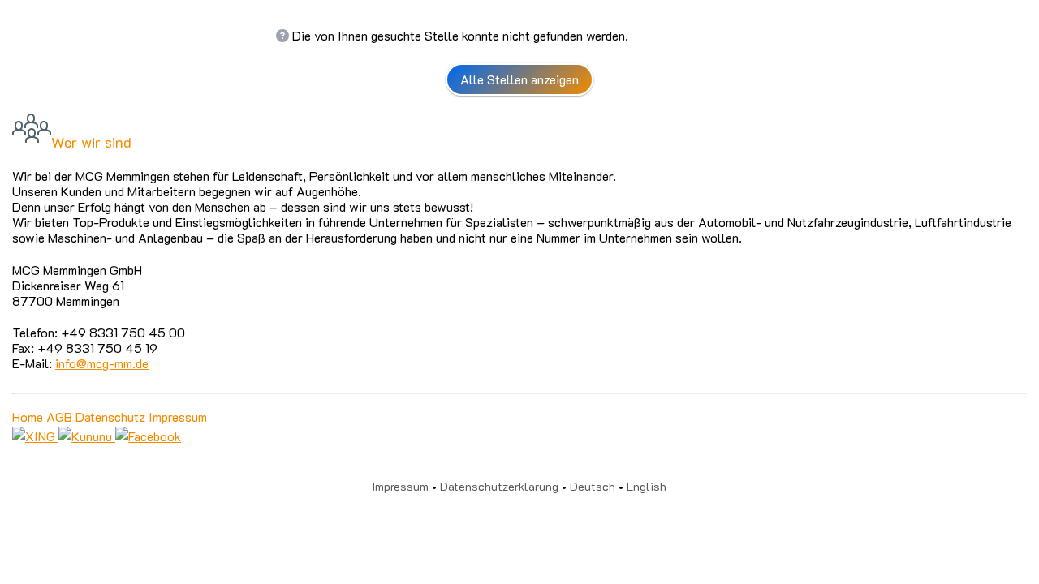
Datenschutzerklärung (499, 486)
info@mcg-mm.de (102, 362)
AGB (59, 416)
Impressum (178, 416)
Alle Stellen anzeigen (519, 79)
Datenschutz (110, 416)
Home (27, 416)
